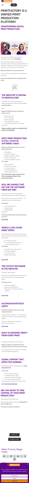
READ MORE (5, 219)
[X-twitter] (7, 456)
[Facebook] (4, 456)
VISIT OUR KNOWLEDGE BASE (9, 384)
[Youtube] (18, 456)
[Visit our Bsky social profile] (25, 456)
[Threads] (21, 456)
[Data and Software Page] (14, 459)
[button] (2, 5)
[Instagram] (14, 456)
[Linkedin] (11, 456)
